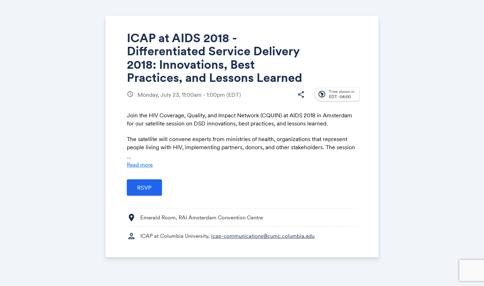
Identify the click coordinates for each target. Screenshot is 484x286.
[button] (300, 94)
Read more (140, 164)
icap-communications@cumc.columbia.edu (263, 235)
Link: (278, 103)
